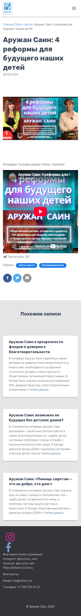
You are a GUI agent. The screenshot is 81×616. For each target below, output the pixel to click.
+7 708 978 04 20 (28, 587)
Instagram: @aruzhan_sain (20, 559)
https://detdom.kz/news (18, 567)
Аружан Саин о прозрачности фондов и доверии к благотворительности (36, 347)
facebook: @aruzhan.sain (19, 563)
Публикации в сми (53, 265)
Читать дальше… (39, 389)
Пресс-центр (26, 265)
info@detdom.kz (22, 581)
